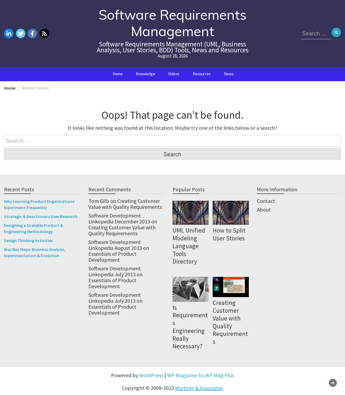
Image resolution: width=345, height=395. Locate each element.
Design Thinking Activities (28, 240)
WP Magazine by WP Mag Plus (200, 375)
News (229, 73)
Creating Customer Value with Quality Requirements (125, 204)
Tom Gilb (98, 201)
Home (118, 73)
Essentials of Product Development (112, 256)
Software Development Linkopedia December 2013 (119, 218)
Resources (202, 73)
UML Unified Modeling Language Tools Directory (188, 245)
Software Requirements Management (173, 23)
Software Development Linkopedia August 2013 (115, 245)
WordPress (151, 375)
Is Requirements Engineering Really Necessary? (190, 327)
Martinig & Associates (199, 387)
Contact (266, 201)
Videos (174, 73)
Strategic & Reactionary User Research (40, 216)
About (264, 209)
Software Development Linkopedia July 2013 (114, 271)
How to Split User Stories (229, 234)
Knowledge (145, 73)
